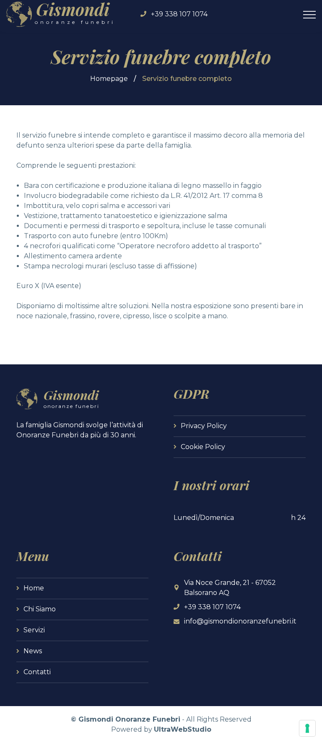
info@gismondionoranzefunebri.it (240, 621)
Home (33, 588)
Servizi (34, 630)
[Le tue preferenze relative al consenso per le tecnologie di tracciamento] (307, 728)
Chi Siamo (39, 609)
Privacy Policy (204, 426)
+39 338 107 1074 (179, 14)
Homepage (109, 79)
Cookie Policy (203, 447)
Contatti (37, 672)
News (32, 651)
